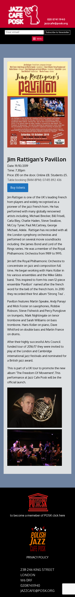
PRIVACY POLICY (37, 557)
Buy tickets (17, 187)
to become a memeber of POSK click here (37, 515)
